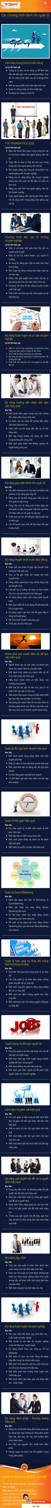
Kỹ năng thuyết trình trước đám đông (26, 559)
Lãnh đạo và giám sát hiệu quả (22, 1109)
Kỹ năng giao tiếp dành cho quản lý (25, 483)
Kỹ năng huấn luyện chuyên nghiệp (25, 1326)
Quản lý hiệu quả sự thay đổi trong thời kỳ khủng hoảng (27, 962)
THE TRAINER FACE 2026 (19, 143)
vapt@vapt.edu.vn (18, 1494)
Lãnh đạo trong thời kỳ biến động (24, 63)
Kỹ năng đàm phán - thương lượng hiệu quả (27, 1420)
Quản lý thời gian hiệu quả (20, 821)
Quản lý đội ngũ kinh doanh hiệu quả (26, 748)
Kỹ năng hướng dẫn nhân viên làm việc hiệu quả (27, 404)
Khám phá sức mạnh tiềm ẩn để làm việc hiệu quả (27, 655)
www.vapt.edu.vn (10, 1497)
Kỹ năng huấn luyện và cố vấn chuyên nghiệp (27, 337)
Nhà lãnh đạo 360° (15, 1258)
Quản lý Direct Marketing (19, 892)
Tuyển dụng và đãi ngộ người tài (23, 1044)
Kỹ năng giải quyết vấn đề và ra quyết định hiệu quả (27, 1180)
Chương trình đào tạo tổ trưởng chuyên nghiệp (27, 238)
